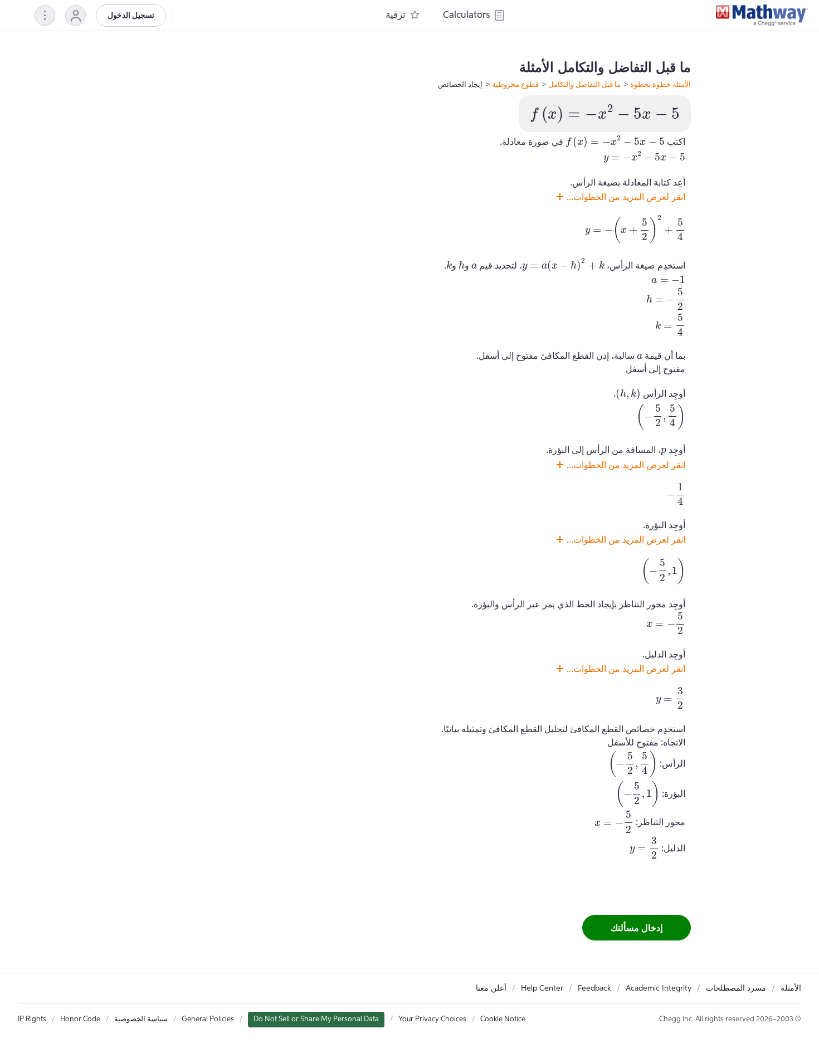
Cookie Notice (502, 1019)
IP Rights (32, 1019)
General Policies (208, 1019)
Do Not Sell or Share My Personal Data (316, 1019)
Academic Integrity (658, 988)
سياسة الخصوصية (141, 1019)
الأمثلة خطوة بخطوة (660, 84)
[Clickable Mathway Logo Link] (762, 15)
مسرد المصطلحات (736, 988)
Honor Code (80, 1019)
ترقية (396, 15)
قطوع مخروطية (515, 84)
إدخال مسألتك (636, 928)
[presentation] (605, 114)
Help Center (542, 988)
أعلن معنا (491, 988)
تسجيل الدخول (131, 16)
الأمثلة (791, 988)
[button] (75, 15)
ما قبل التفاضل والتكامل (584, 84)
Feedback (594, 988)
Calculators (466, 15)
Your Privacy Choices (432, 1019)
